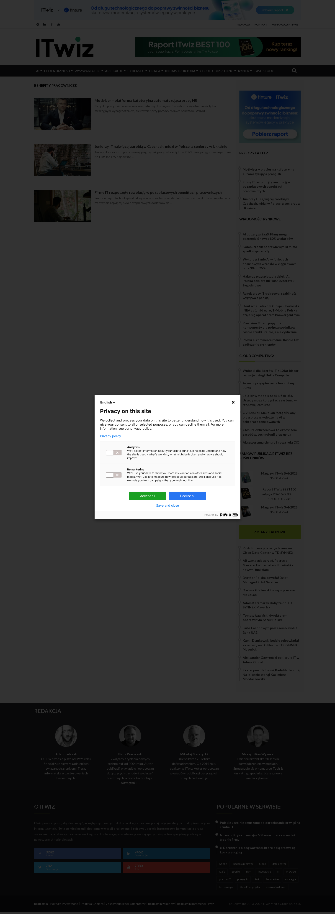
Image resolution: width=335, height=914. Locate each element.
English (106, 402)
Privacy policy (110, 436)
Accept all (147, 496)
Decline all (187, 496)
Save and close (167, 505)
